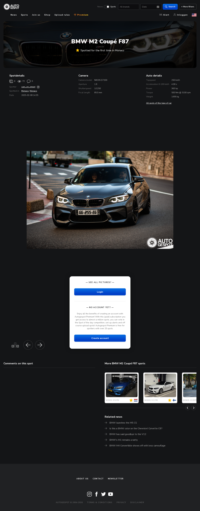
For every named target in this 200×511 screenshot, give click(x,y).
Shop (47, 14)
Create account (100, 338)
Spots (113, 7)
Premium (82, 14)
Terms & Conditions (99, 502)
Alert (166, 14)
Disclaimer (137, 502)
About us (82, 478)
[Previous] (188, 408)
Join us (36, 14)
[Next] (193, 408)
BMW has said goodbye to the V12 (127, 434)
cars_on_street (28, 86)
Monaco (25, 91)
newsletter (116, 478)
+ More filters (187, 6)
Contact (98, 478)
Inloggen (182, 14)
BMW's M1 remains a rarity (123, 440)
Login (100, 292)
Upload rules (62, 14)
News (100, 7)
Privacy (121, 502)
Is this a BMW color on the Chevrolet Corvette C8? (135, 428)
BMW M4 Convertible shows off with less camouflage (137, 445)
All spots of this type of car (159, 103)
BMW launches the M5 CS (123, 422)
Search (172, 6)
